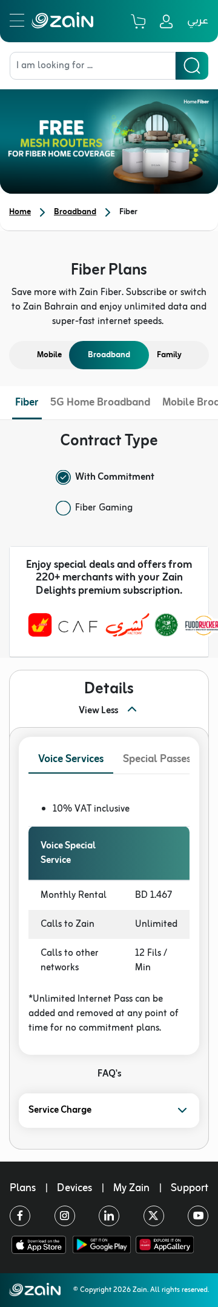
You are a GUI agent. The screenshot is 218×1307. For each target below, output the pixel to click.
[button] (109, 1110)
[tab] (70, 760)
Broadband (75, 212)
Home (20, 212)
